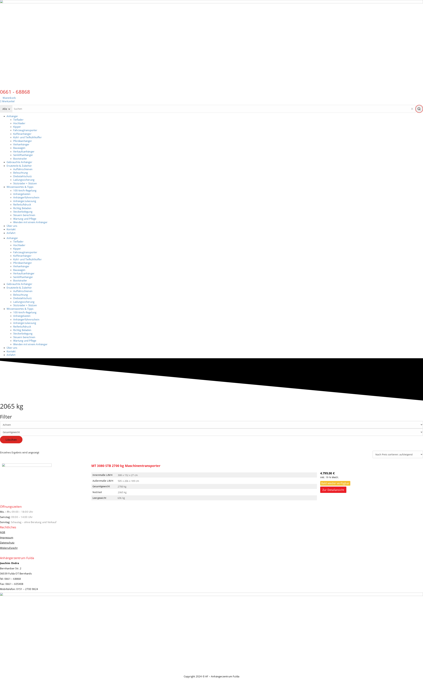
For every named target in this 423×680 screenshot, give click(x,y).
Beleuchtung (20, 172)
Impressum (6, 537)
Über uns (12, 225)
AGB (2, 532)
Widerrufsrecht (9, 548)
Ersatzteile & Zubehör (19, 165)
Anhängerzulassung (24, 201)
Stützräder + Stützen (25, 183)
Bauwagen (19, 147)
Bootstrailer (20, 158)
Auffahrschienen (22, 169)
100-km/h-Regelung (24, 190)
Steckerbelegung (22, 211)
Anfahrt (11, 233)
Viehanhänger (21, 144)
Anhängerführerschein (26, 197)
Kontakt (11, 229)
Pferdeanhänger (22, 141)
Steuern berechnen (24, 215)
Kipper (17, 126)
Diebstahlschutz (22, 176)
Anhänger (12, 116)
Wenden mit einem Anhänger (30, 222)
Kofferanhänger (22, 133)
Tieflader (18, 119)
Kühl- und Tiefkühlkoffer (27, 137)
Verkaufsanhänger (23, 151)
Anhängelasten (22, 194)
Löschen (11, 439)
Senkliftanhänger (23, 155)
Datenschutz (7, 542)
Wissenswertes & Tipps (20, 186)
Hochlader (19, 123)
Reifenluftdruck (22, 204)
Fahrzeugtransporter (25, 130)
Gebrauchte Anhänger (19, 162)
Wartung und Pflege (24, 218)
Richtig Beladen (22, 208)
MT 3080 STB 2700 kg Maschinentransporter (125, 466)
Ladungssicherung (23, 179)
